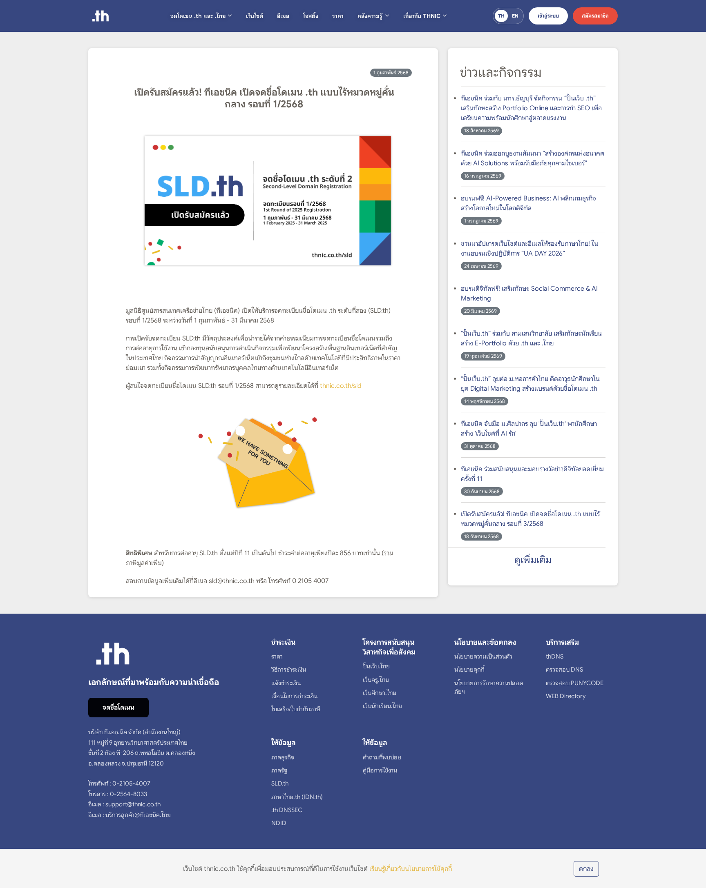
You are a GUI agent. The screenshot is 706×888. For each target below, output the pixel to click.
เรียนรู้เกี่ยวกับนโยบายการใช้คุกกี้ (410, 869)
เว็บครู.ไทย (376, 679)
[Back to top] (687, 849)
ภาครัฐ (279, 770)
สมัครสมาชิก (595, 15)
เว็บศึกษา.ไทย (379, 693)
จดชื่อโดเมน (118, 707)
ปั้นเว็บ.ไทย (376, 666)
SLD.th (279, 783)
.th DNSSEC (286, 810)
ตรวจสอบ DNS (564, 669)
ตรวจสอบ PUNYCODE (574, 683)
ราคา (338, 16)
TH (501, 16)
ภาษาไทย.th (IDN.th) (297, 797)
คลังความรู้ (369, 16)
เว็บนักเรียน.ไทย (382, 706)
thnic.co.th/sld (341, 386)
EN (515, 16)
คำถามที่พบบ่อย (382, 757)
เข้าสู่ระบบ (548, 15)
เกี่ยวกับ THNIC (421, 16)
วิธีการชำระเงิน (288, 669)
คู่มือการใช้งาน (380, 770)
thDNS (554, 656)
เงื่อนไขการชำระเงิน (294, 696)
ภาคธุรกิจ (282, 757)
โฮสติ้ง (310, 16)
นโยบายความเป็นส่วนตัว (483, 656)
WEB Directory (566, 696)
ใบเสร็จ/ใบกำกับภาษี (295, 709)
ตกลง (586, 869)
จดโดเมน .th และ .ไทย (198, 16)
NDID (278, 823)
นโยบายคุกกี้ (469, 669)
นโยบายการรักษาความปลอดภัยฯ (488, 687)
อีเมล (283, 16)
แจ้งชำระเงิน (286, 683)
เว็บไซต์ (254, 16)
